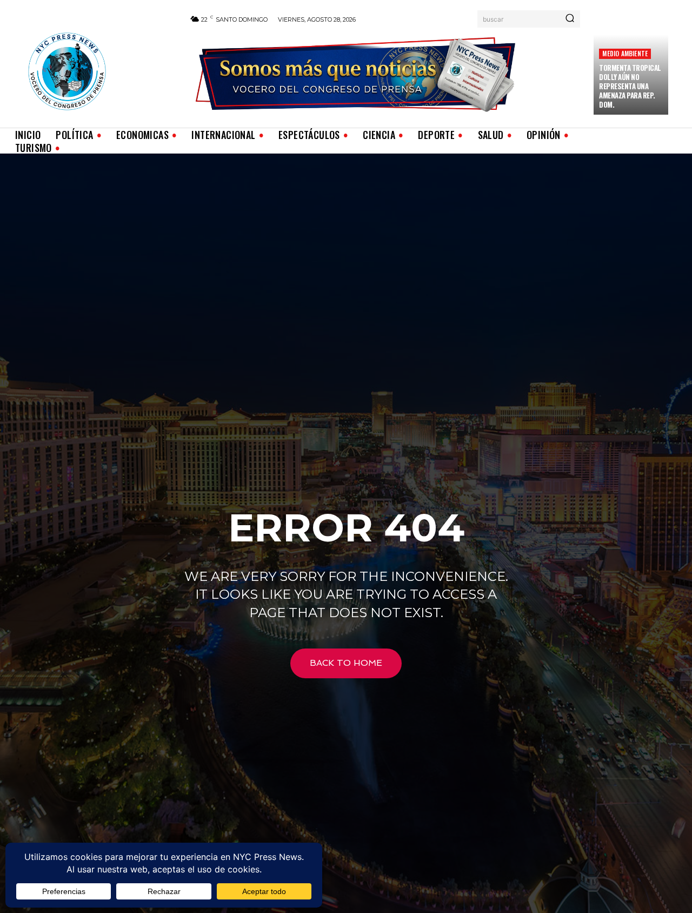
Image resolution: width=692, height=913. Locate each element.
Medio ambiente (625, 53)
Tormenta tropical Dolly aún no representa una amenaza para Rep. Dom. (630, 86)
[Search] (570, 19)
